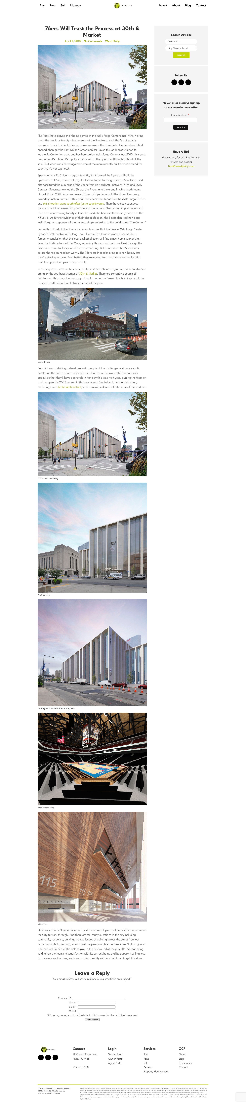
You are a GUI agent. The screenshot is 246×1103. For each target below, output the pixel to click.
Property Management (156, 1071)
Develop (148, 1067)
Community (185, 1063)
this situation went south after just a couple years (73, 203)
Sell (145, 1063)
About (182, 1054)
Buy (146, 1054)
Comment (64, 998)
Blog (181, 1059)
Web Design (203, 1097)
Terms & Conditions (193, 1097)
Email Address (180, 115)
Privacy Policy (181, 1097)
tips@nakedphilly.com (181, 166)
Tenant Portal (115, 1054)
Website (73, 1011)
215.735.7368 (81, 1067)
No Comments (93, 41)
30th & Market (88, 273)
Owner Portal (115, 1059)
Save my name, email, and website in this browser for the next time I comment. (94, 1015)
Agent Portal (115, 1063)
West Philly (112, 41)
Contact (183, 1067)
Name (73, 1002)
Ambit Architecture (69, 387)
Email (73, 1007)
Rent (146, 1059)
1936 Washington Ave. (85, 1054)
